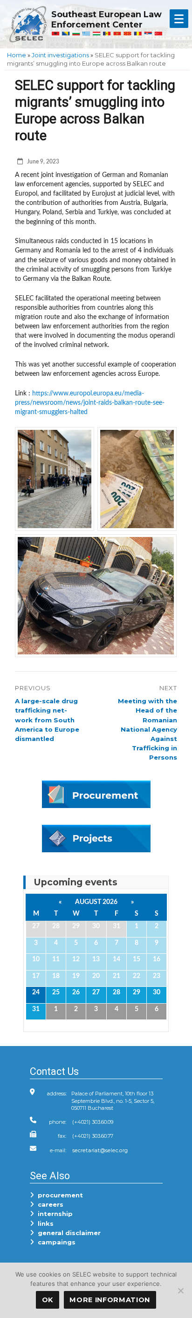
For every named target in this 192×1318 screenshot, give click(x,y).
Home (16, 55)
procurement (58, 1195)
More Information (109, 1300)
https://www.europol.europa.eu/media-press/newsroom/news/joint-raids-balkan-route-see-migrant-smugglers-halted (90, 402)
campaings (54, 1242)
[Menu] (179, 18)
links (44, 1223)
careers (48, 1204)
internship (53, 1213)
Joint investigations (60, 55)
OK (47, 1300)
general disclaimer (67, 1232)
